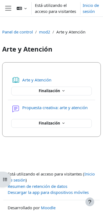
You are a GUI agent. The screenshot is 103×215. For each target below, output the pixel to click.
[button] (21, 8)
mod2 (44, 32)
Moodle (48, 207)
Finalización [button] (50, 90)
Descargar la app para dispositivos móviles (48, 192)
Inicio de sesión (91, 8)
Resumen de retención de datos (37, 186)
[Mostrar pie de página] (89, 201)
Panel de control (17, 32)
